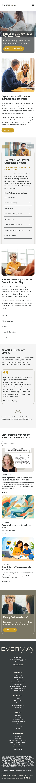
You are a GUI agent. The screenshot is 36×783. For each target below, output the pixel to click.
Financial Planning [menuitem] (18, 677)
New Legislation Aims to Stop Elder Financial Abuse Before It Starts (17, 479)
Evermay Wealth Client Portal (9, 775)
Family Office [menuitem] (18, 684)
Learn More (7, 130)
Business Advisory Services (13, 230)
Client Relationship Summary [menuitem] (18, 742)
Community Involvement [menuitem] (18, 721)
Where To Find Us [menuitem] (18, 719)
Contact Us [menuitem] (18, 736)
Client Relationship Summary (25, 760)
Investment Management (13, 214)
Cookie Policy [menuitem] (18, 749)
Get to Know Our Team (12, 48)
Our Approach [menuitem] (18, 717)
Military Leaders (7, 321)
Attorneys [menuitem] (18, 707)
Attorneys (5, 337)
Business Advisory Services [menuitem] (18, 686)
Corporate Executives (9, 332)
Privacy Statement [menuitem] (18, 747)
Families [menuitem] (18, 698)
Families (4, 315)
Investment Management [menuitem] (18, 682)
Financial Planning (10, 203)
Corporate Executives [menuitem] (18, 705)
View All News (9, 443)
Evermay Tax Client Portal (26, 775)
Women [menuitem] (18, 703)
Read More (5, 492)
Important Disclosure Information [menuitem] (18, 740)
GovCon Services (10, 236)
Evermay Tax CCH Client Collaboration (12, 778)
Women (4, 326)
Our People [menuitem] (18, 715)
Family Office (9, 219)
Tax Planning (8, 208)
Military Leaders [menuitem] (18, 700)
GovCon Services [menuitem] (18, 690)
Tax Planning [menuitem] (18, 679)
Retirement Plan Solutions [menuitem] (18, 688)
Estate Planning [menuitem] (18, 675)
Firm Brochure (14, 760)
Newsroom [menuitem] (18, 738)
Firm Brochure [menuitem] (18, 745)
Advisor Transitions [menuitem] (18, 724)
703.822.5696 (19, 665)
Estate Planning (9, 197)
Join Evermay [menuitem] (18, 726)
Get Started (9, 630)
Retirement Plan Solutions (13, 225)
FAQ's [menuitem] (18, 728)
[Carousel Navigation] (18, 411)
